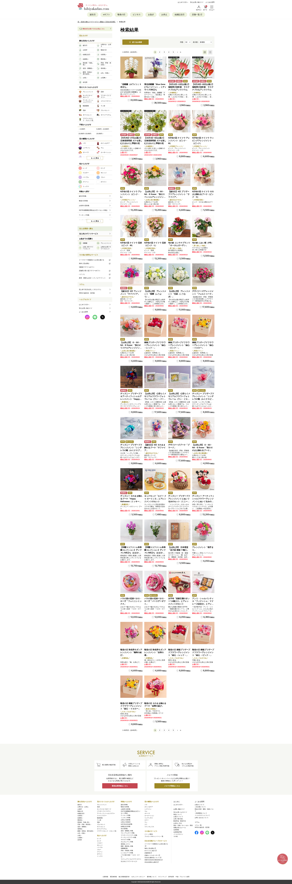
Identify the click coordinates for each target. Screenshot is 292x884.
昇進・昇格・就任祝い (84, 824)
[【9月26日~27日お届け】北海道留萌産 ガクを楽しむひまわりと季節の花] (131, 121)
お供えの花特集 (125, 820)
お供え (164, 14)
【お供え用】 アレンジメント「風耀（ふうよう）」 (155, 294)
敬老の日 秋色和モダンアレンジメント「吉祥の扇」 (155, 652)
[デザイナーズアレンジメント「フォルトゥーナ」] (203, 274)
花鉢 (98, 822)
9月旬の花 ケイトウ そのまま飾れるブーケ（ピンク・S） (203, 194)
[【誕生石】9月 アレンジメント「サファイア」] (131, 274)
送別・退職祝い (82, 826)
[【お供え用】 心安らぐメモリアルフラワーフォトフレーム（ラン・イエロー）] (179, 377)
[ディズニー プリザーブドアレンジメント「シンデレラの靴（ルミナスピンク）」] (203, 377)
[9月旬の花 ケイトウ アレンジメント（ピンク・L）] (131, 175)
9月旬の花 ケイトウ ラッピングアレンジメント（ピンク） (203, 140)
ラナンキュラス (149, 826)
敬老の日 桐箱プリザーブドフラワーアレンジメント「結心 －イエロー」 (131, 706)
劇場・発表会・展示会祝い (86, 831)
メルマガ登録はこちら (172, 786)
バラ (146, 804)
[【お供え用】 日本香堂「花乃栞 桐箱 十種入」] (179, 530)
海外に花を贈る (84, 263)
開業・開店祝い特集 (127, 846)
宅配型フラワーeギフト (87, 267)
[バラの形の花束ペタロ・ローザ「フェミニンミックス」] (131, 582)
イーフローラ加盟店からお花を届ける (91, 260)
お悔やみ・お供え (83, 807)
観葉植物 (100, 818)
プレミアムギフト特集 (127, 833)
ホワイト (100, 854)
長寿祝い (80, 829)
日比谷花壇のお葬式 (151, 862)
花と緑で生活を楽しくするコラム (90, 289)
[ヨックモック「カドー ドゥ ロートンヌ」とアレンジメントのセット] (155, 479)
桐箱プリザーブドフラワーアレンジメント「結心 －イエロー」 (203, 345)
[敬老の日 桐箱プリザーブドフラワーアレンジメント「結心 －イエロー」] (131, 687)
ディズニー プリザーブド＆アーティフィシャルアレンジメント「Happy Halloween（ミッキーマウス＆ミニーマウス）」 (131, 399)
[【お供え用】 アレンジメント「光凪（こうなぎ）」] (179, 274)
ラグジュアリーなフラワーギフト (131, 859)
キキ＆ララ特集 (125, 839)
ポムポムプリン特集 (127, 841)
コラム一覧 (198, 825)
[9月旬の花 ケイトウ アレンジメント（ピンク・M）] (179, 121)
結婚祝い (80, 818)
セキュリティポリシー (138, 876)
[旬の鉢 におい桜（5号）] (203, 226)
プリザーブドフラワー (104, 811)
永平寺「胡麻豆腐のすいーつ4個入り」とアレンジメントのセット (179, 601)
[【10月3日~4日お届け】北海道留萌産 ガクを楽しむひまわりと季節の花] (155, 121)
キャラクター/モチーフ (104, 809)
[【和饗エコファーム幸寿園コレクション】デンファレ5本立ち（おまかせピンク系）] (131, 530)
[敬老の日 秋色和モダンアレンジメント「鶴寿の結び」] (131, 633)
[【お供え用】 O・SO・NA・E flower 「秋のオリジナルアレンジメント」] (131, 326)
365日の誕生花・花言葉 (87, 293)
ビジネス (137, 14)
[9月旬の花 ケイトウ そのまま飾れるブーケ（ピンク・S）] (203, 175)
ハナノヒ (82, 274)
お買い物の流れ (178, 818)
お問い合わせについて (201, 817)
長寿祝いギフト (125, 844)
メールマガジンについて (202, 815)
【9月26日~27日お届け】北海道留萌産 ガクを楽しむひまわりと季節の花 (131, 140)
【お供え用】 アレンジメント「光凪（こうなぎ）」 (179, 294)
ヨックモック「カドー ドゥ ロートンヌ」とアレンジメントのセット (155, 499)
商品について (177, 814)
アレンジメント (102, 804)
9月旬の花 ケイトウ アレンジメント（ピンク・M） (179, 140)
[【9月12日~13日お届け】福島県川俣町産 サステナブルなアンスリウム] (179, 68)
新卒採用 (171, 876)
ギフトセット (101, 826)
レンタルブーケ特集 (127, 853)
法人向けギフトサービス (88, 234)
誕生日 (93, 14)
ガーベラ (147, 813)
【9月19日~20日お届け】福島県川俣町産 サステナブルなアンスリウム (203, 87)
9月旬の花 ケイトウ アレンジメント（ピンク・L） (131, 194)
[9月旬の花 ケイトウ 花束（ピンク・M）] (131, 226)
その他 (175, 836)
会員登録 (176, 829)
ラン (146, 822)
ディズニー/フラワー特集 (128, 837)
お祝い (80, 835)
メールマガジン (178, 834)
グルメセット (101, 824)
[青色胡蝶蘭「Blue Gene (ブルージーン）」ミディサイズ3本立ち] (155, 68)
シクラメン (148, 809)
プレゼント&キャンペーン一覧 (154, 836)
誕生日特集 (124, 804)
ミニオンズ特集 (125, 817)
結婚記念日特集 (125, 826)
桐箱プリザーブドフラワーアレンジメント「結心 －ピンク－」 (179, 345)
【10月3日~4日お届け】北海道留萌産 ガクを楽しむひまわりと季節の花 (155, 140)
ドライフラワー (102, 815)
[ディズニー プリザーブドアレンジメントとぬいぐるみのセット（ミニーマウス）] (179, 479)
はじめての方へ (183, 2)
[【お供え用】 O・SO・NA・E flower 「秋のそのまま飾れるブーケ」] (203, 428)
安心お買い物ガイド (196, 2)
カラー (147, 820)
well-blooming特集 (126, 824)
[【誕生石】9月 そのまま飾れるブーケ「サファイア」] (155, 428)
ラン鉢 (99, 820)
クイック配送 (149, 834)
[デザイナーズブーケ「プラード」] (179, 428)
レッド (99, 838)
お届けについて (178, 816)
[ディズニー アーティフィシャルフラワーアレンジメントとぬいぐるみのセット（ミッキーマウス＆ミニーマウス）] (203, 479)
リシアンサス (149, 818)
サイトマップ (162, 876)
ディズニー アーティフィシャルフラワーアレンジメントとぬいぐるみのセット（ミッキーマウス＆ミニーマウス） (203, 501)
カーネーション (149, 815)
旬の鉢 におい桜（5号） (202, 243)
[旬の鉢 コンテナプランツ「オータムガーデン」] (179, 226)
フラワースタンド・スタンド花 (106, 831)
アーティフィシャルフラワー (106, 813)
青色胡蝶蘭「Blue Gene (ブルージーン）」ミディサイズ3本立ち (155, 87)
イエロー (100, 843)
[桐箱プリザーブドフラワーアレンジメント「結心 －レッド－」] (155, 326)
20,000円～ (100, 133)
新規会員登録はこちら (120, 786)
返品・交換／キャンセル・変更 (183, 825)
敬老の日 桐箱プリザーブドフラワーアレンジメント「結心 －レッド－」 (179, 652)
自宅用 (80, 840)
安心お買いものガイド (180, 812)
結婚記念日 (179, 14)
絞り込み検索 (137, 42)
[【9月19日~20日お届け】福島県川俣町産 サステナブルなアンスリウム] (203, 68)
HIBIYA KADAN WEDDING (153, 860)
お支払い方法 (177, 823)
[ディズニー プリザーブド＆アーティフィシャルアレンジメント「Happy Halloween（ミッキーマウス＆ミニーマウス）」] (131, 377)
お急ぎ (151, 14)
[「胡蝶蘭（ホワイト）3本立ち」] (131, 68)
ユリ (146, 824)
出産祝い (80, 815)
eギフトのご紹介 (150, 850)
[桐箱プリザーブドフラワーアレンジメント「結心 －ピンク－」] (179, 326)
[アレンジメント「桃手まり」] (203, 530)
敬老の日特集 (125, 807)
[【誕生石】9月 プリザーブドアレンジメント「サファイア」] (179, 175)
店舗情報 (147, 853)
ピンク (99, 841)
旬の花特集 (124, 828)
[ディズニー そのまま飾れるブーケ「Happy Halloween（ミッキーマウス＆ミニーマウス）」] (131, 479)
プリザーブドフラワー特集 (129, 835)
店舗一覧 (196, 14)
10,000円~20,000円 (84, 133)
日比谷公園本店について (152, 857)
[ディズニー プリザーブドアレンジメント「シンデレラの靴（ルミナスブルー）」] (131, 428)
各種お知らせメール (179, 827)
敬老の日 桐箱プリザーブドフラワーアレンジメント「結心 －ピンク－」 (203, 652)
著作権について (151, 876)
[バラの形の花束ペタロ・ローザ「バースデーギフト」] (155, 582)
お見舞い (80, 837)
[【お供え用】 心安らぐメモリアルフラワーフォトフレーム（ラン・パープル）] (155, 377)
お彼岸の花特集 (125, 809)
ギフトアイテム (102, 829)
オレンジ (100, 845)
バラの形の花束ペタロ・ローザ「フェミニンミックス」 (131, 601)
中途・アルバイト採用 (182, 876)
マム (146, 811)
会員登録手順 (177, 832)
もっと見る (95, 158)
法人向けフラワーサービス (129, 861)
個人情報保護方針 (124, 876)
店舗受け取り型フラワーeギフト (89, 270)
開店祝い (80, 820)
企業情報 (105, 876)
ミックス (100, 856)
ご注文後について (200, 807)
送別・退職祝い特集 (127, 830)
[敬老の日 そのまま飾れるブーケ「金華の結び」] (155, 687)
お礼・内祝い (82, 833)
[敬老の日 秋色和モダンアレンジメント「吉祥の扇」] (155, 633)
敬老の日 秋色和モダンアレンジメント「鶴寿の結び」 (131, 652)
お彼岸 (80, 809)
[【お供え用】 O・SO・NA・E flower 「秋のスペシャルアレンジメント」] (155, 175)
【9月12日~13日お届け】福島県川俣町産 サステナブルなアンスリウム (179, 87)
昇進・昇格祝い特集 (127, 850)
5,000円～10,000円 (102, 129)
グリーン (100, 851)
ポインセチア (149, 807)
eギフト (106, 14)
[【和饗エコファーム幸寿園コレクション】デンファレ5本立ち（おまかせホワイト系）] (155, 530)
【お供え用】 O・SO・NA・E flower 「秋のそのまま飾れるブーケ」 (202, 447)
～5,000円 (81, 129)
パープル (100, 847)
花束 (98, 807)
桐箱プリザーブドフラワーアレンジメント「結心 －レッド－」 (155, 345)
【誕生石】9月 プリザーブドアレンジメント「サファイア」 (179, 194)
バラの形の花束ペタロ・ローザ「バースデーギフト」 (155, 601)
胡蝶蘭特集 (124, 848)
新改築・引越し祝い (84, 822)
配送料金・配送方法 (179, 821)
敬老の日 (121, 14)
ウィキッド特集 (125, 815)
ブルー (99, 849)
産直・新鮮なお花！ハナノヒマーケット (92, 278)
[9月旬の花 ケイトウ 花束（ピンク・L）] (155, 226)
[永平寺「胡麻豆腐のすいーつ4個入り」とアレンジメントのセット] (179, 582)
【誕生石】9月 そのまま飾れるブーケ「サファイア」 (155, 447)
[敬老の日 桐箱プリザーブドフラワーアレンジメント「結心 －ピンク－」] (203, 633)
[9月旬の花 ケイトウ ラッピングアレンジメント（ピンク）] (203, 121)
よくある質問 (210, 2)
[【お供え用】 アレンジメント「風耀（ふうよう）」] (155, 274)
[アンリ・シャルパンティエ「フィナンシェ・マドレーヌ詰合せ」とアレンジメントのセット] (203, 582)
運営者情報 (113, 876)
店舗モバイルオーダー (151, 855)
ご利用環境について (201, 813)
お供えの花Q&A (125, 822)
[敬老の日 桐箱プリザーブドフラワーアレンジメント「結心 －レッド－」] (179, 633)
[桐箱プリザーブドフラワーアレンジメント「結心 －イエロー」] (203, 326)
